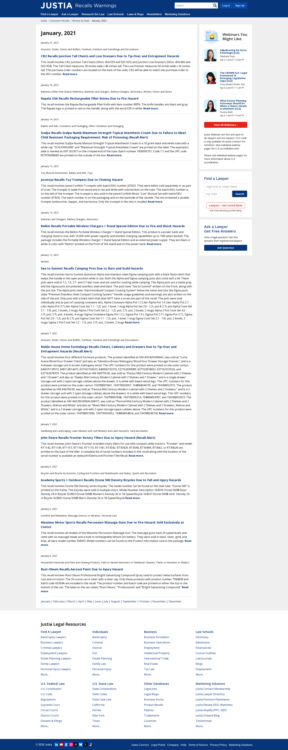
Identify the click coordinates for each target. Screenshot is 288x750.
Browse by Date (80, 20)
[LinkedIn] (56, 744)
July (106, 601)
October (145, 601)
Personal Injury (102, 669)
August (115, 601)
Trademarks (151, 715)
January (45, 601)
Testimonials (204, 721)
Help (183, 744)
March (72, 601)
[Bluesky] (81, 744)
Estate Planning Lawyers (56, 658)
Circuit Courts (49, 710)
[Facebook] (66, 744)
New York (98, 715)
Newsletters (154, 14)
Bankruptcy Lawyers (53, 637)
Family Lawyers (50, 664)
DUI (94, 653)
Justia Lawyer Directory (210, 694)
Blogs (199, 664)
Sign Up (240, 5)
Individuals (100, 632)
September (130, 601)
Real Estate (151, 664)
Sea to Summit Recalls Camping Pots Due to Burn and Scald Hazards (92, 268)
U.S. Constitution (51, 689)
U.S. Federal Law (53, 684)
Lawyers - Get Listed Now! (225, 205)
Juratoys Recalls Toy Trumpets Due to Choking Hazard (81, 180)
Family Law (99, 664)
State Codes (99, 694)
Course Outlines (206, 653)
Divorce (97, 648)
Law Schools (116, 14)
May (89, 601)
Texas (96, 721)
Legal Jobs (150, 689)
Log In (226, 5)
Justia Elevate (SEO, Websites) (214, 705)
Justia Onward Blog (208, 715)
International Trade (156, 658)
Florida (96, 710)
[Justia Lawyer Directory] (90, 744)
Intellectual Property (157, 653)
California (98, 705)
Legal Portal (158, 744)
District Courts (50, 715)
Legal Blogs (151, 694)
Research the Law (93, 14)
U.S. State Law (102, 684)
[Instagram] (71, 744)
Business (150, 632)
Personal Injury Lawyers (56, 669)
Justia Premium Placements (213, 699)
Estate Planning (102, 658)
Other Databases (156, 684)
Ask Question (225, 247)
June (98, 601)
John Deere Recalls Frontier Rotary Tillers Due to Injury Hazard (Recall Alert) (98, 438)
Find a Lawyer (49, 14)
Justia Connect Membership (213, 689)
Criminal (97, 642)
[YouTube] (61, 744)
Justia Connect (140, 744)
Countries (150, 721)
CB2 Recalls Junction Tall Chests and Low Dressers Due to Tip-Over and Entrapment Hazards (110, 56)
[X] (86, 744)
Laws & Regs (135, 14)
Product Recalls (153, 705)
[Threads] (76, 744)
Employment (152, 648)
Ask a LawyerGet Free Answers (220, 228)
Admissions (203, 642)
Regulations (48, 699)
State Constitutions (104, 689)
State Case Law (101, 699)
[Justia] (56, 6)
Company (173, 744)
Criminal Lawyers (51, 648)
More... (45, 674)
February (59, 601)
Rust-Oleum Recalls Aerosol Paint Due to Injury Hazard (82, 569)
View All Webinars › (226, 124)
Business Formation (156, 637)
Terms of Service (198, 744)
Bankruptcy (99, 637)
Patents (149, 710)
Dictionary (202, 637)
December (175, 601)
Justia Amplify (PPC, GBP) (211, 710)
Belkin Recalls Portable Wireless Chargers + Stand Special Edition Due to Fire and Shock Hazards (113, 226)
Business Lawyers (52, 642)
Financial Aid (203, 648)
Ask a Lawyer (70, 14)
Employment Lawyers (54, 653)
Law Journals (204, 658)
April (81, 601)
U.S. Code (46, 694)
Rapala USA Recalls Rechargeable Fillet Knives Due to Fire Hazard (89, 98)
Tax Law (149, 669)
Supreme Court (50, 705)
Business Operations (157, 642)
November (159, 601)
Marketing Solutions (177, 14)
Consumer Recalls (59, 20)
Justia (44, 20)
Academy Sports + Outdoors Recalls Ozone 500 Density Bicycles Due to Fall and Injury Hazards (111, 480)
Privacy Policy (218, 744)
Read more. (70, 74)
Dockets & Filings (51, 721)
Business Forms (154, 699)
